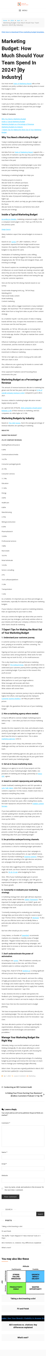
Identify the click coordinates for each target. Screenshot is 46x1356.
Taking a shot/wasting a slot (12, 1226)
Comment (6, 1123)
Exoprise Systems (30, 857)
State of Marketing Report (22, 84)
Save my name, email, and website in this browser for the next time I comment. (24, 1188)
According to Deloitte (9, 219)
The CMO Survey (14, 423)
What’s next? (6, 1247)
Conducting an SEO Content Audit (18, 1087)
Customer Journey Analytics (11, 699)
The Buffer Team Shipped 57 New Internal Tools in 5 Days (21, 1237)
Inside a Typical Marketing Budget (13, 122)
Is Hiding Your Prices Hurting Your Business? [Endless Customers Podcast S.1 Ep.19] (23, 1094)
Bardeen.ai (26, 971)
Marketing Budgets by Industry (12, 127)
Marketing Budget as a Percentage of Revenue (18, 124)
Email (4, 1164)
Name (4, 1152)
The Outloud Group (16, 665)
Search (9, 1209)
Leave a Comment (20, 1076)
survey (13, 242)
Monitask (35, 918)
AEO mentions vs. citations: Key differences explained (21, 1243)
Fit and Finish (6, 1231)
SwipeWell (25, 935)
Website (5, 1175)
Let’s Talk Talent (7, 788)
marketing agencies (8, 739)
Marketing (32, 1076)
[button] (23, 10)
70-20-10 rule (13, 872)
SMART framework (31, 899)
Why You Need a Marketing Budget (14, 119)
